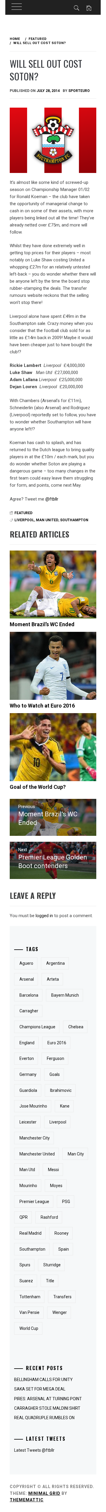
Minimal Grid (44, 1493)
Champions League (37, 1026)
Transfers (62, 1296)
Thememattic (27, 1500)
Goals (54, 1074)
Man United (47, 520)
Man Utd (27, 1169)
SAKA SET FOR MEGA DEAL (39, 1389)
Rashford (49, 1217)
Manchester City (34, 1138)
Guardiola (28, 1090)
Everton (26, 1058)
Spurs (24, 1264)
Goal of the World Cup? (38, 787)
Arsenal (26, 979)
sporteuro (79, 91)
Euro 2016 (56, 1042)
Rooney (61, 1233)
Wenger (59, 1312)
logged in (44, 915)
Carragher (28, 1010)
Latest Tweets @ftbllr (34, 1450)
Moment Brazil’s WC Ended (42, 624)
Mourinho (28, 1185)
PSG (66, 1201)
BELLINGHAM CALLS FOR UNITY (43, 1379)
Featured (23, 513)
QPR (23, 1217)
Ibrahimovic (61, 1090)
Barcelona (28, 995)
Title (50, 1280)
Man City (76, 1154)
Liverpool (24, 520)
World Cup (28, 1328)
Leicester (28, 1122)
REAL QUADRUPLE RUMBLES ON (44, 1417)
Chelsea (75, 1026)
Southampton (74, 520)
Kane (64, 1106)
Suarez (26, 1280)
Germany (28, 1074)
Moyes (56, 1185)
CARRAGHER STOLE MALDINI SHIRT (47, 1408)
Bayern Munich (65, 995)
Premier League (34, 1201)
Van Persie (29, 1312)
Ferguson (55, 1058)
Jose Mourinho (33, 1106)
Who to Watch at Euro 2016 (42, 705)
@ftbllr (51, 499)
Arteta (53, 979)
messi (53, 1169)
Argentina (55, 963)
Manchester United (37, 1154)
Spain (63, 1249)
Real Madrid (30, 1233)
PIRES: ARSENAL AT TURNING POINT (48, 1398)
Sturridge (52, 1264)
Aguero (26, 963)
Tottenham (29, 1296)
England (26, 1042)
